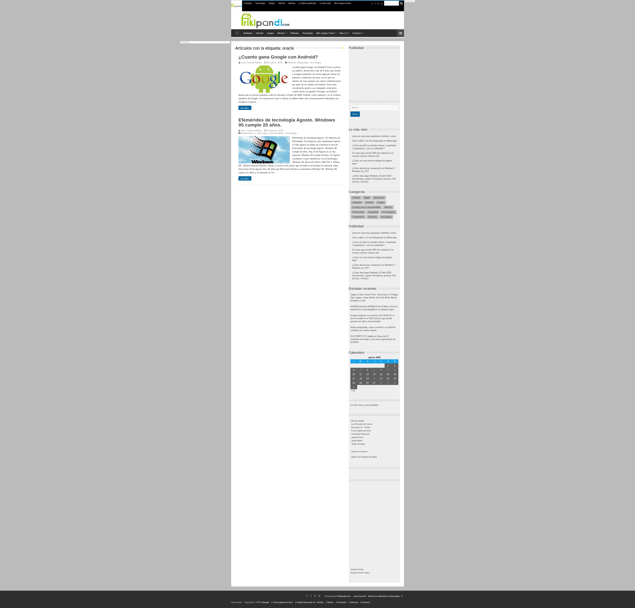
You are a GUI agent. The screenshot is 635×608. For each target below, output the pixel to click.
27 (374, 382)
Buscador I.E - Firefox (360, 427)
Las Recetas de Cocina (361, 424)
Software (294, 33)
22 (388, 378)
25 (360, 382)
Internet (281, 3)
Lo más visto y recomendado (269, 133)
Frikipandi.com (344, 596)
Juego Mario (356, 441)
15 (388, 374)
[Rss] (372, 3)
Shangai (265, 602)
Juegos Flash (357, 437)
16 (395, 374)
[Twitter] (378, 3)
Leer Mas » (244, 108)
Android (292, 62)
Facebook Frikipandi (360, 434)
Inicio (237, 32)
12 (367, 374)
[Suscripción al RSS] (343, 48)
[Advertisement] (375, 72)
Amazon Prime (357, 569)
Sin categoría (388, 212)
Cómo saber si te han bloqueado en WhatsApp (374, 141)
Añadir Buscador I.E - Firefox (310, 602)
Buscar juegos (357, 421)
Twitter (330, 602)
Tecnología (260, 3)
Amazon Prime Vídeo (359, 573)
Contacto (248, 3)
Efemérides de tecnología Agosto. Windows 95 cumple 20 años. (286, 122)
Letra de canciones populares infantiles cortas (374, 136)
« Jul (352, 390)
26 (367, 382)
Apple (367, 197)
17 (353, 378)
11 (360, 374)
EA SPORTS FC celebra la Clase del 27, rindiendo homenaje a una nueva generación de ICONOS (372, 339)
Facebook (341, 602)
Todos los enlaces (359, 451)
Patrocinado (358, 212)
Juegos (271, 3)
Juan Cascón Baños (251, 62)
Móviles (291, 3)
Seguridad (373, 212)
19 (367, 378)
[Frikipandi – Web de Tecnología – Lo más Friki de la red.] (270, 20)
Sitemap (354, 602)
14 (381, 374)
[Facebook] (375, 3)
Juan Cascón (360, 596)
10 (353, 374)
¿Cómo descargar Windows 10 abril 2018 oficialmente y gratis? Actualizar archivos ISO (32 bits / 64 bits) (374, 179)
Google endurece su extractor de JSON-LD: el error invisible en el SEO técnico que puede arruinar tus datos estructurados (372, 318)
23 (395, 378)
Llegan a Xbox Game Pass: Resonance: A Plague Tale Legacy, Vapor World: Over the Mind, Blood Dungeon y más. (374, 297)
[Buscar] (401, 3)
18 (360, 378)
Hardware (247, 33)
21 (381, 378)
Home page (236, 602)
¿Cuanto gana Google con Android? (278, 57)
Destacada (302, 62)
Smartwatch (358, 217)
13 (374, 374)
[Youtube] (381, 3)
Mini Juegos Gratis (342, 3)
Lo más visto (325, 3)
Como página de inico (361, 431)
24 (353, 382)
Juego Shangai (358, 444)
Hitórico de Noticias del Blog (364, 457)
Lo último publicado (307, 3)
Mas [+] (343, 33)
